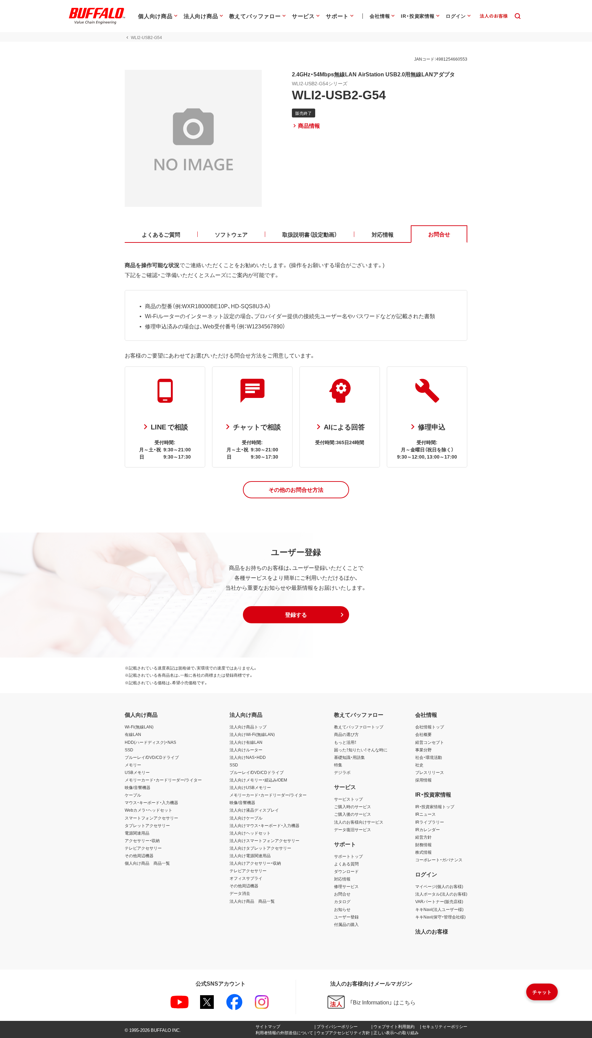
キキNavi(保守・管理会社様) (440, 917)
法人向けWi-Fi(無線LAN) (252, 734)
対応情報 (342, 879)
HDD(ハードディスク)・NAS (150, 742)
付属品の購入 (346, 924)
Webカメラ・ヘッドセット (148, 810)
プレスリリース (429, 772)
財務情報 (423, 844)
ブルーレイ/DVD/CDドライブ (152, 757)
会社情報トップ (429, 727)
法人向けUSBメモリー (250, 787)
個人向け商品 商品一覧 (147, 863)
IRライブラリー (429, 822)
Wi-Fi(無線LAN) (139, 727)
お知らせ (342, 909)
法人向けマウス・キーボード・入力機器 (264, 825)
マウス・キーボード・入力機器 (151, 802)
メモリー (133, 765)
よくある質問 (346, 864)
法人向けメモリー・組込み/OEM (258, 780)
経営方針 (423, 837)
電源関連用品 (137, 833)
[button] (296, 489)
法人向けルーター (246, 750)
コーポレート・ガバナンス (439, 859)
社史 (419, 765)
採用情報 (423, 780)
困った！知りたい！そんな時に (360, 750)
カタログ (342, 901)
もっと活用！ (345, 742)
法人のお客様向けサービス (358, 822)
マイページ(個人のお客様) (439, 886)
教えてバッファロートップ (358, 727)
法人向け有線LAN (246, 742)
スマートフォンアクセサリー (151, 818)
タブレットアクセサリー (147, 825)
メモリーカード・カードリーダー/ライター (163, 780)
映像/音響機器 (137, 787)
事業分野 (423, 750)
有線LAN (133, 734)
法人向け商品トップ (248, 727)
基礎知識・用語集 (349, 757)
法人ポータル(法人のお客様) (441, 894)
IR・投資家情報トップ (434, 806)
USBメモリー (137, 772)
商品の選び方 (346, 734)
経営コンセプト (429, 742)
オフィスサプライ (246, 878)
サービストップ (348, 799)
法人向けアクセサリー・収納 (255, 863)
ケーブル (133, 795)
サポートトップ (348, 856)
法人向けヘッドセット (250, 833)
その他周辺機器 (139, 855)
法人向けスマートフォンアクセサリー (264, 840)
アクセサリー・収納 (142, 840)
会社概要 (423, 734)
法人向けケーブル (246, 818)
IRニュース (425, 814)
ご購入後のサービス (352, 814)
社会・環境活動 (428, 757)
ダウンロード (346, 871)
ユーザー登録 (346, 917)
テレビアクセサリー (143, 848)
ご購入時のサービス (352, 806)
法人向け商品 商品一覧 (252, 901)
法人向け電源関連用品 (250, 855)
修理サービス (346, 886)
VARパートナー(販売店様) (439, 901)
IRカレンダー (427, 829)
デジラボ (342, 772)
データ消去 (240, 893)
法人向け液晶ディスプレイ (254, 810)
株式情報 (423, 852)
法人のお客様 (431, 931)
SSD (129, 750)
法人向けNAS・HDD (248, 757)
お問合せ (342, 894)
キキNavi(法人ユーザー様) (439, 909)
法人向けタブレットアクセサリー (260, 848)
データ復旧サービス (352, 829)
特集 (338, 765)
